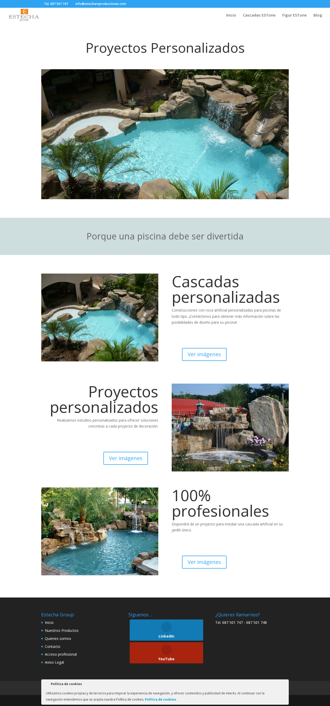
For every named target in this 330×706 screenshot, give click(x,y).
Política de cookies (161, 699)
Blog (318, 15)
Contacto (52, 646)
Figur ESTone (294, 15)
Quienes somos (58, 638)
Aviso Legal (54, 662)
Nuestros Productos (62, 630)
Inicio (231, 15)
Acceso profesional (61, 654)
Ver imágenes (204, 354)
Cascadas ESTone (259, 15)
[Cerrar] (284, 685)
